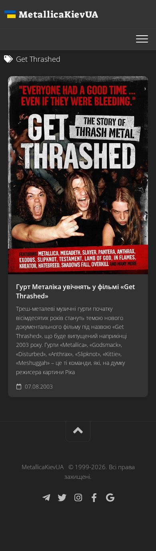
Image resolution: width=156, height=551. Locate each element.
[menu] (142, 39)
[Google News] (110, 497)
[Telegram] (46, 497)
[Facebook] (94, 497)
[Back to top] (78, 431)
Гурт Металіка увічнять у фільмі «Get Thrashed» (75, 291)
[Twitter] (62, 497)
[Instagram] (78, 497)
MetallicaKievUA (58, 14)
